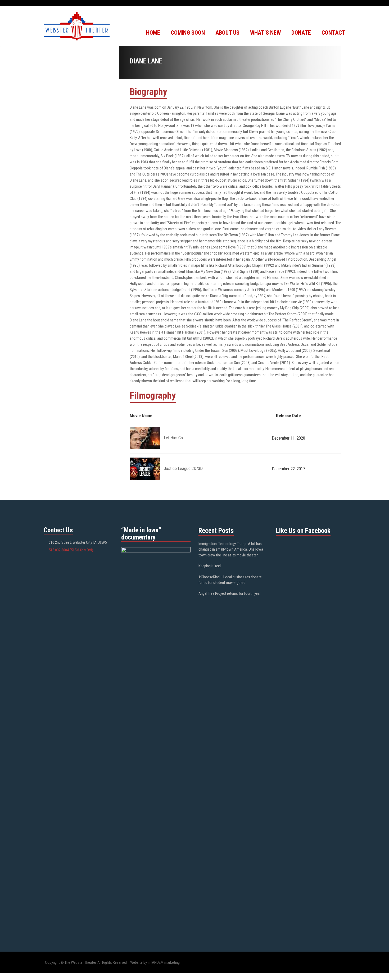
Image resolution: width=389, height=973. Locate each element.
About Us (227, 32)
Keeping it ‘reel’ (209, 566)
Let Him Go (173, 437)
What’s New (265, 32)
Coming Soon (188, 32)
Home (153, 32)
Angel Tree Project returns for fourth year (229, 593)
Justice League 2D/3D (183, 468)
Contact (333, 32)
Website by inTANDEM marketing (155, 962)
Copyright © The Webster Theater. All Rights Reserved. (86, 962)
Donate (301, 32)
